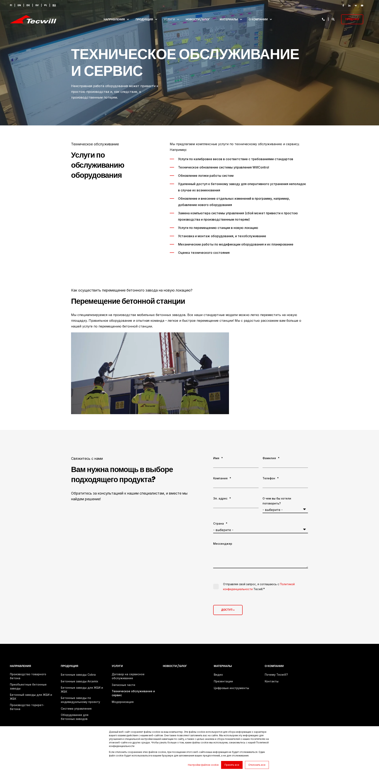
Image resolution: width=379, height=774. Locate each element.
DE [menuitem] (28, 5)
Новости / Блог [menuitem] (198, 19)
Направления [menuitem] (114, 19)
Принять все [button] (231, 764)
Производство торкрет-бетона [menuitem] (27, 707)
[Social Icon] (344, 5)
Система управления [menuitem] (76, 708)
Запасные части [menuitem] (123, 685)
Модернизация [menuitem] (123, 701)
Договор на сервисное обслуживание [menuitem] (128, 676)
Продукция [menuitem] (144, 19)
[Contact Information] (323, 19)
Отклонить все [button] (256, 764)
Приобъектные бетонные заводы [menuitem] (28, 686)
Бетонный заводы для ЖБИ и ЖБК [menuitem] (31, 696)
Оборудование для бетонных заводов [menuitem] (74, 716)
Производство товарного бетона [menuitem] (28, 676)
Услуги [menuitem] (169, 19)
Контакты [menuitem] (272, 681)
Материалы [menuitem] (229, 19)
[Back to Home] (33, 21)
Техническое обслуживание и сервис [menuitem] (133, 693)
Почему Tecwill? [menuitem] (276, 674)
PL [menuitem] (45, 5)
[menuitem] (54, 5)
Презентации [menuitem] (223, 681)
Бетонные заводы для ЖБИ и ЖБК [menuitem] (82, 689)
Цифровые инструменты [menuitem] (231, 688)
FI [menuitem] (11, 5)
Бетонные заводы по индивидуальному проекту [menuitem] (80, 699)
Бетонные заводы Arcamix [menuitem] (79, 681)
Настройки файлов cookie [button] (203, 764)
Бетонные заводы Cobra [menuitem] (78, 674)
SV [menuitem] (37, 5)
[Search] (333, 19)
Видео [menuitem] (218, 674)
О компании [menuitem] (258, 19)
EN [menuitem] (19, 5)
